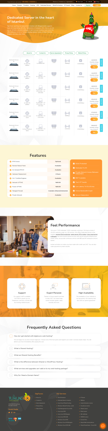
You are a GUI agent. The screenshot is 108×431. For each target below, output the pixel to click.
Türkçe (97, 2)
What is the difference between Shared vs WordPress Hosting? (38, 362)
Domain (19, 5)
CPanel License (84, 408)
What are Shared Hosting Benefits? (27, 355)
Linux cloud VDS (62, 411)
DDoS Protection (62, 397)
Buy (94, 67)
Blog (72, 5)
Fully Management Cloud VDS (65, 408)
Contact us (62, 2)
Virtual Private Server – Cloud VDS (88, 425)
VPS (38, 5)
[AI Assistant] (102, 425)
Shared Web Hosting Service (87, 422)
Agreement (69, 2)
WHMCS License (84, 417)
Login (96, 5)
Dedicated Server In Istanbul (64, 400)
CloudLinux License (85, 406)
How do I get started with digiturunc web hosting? (33, 336)
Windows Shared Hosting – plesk (66, 406)
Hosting (32, 5)
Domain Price (84, 419)
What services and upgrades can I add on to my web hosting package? (41, 368)
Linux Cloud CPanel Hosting (64, 403)
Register (88, 5)
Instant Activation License (87, 403)
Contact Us (42, 53)
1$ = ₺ (89, 2)
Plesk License (84, 411)
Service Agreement (55, 53)
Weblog (82, 400)
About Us (29, 53)
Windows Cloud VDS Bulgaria (65, 422)
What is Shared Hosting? (23, 348)
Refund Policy (82, 53)
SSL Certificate (84, 414)
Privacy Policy (69, 53)
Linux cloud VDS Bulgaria (64, 414)
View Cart (80, 2)
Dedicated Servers (46, 5)
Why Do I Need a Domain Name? (26, 375)
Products (26, 5)
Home (14, 5)
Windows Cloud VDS (63, 419)
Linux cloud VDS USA (63, 417)
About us (55, 2)
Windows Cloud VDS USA (64, 425)
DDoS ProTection (58, 5)
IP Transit (67, 5)
